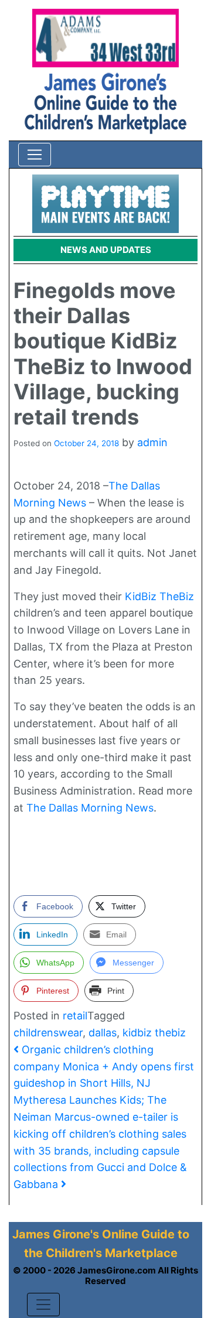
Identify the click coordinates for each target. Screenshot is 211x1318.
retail (75, 1015)
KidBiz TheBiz (159, 596)
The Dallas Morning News (90, 808)
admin (152, 442)
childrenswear (48, 1032)
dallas (103, 1032)
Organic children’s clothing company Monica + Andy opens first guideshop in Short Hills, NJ (103, 1066)
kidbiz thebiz (154, 1032)
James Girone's (55, 1234)
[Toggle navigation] (34, 154)
